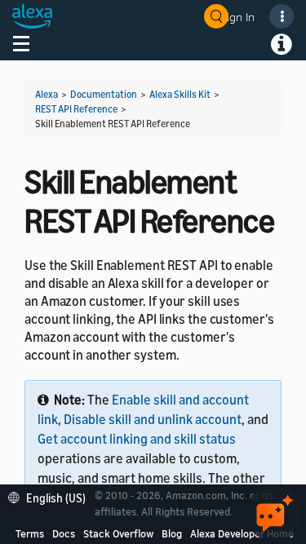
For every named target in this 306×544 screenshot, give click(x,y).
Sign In (237, 17)
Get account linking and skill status (137, 439)
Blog (172, 533)
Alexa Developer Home (242, 533)
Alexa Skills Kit (180, 94)
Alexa (46, 94)
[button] (51, 496)
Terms (30, 533)
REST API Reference (76, 109)
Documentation (103, 94)
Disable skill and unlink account (153, 419)
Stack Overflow (118, 533)
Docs (63, 533)
